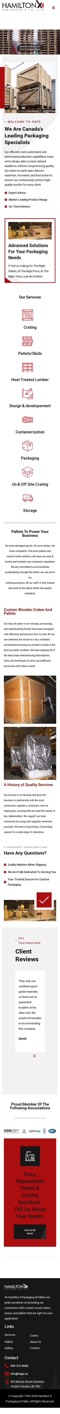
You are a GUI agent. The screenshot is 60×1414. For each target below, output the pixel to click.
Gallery (9, 1348)
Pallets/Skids (30, 353)
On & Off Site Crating (30, 484)
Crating (30, 327)
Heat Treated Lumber (30, 379)
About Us (35, 1341)
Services (10, 1334)
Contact (35, 1348)
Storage (30, 510)
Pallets (9, 1341)
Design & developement (30, 406)
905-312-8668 (19, 1365)
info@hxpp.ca (19, 1373)
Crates (34, 1335)
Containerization (30, 432)
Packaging (30, 458)
